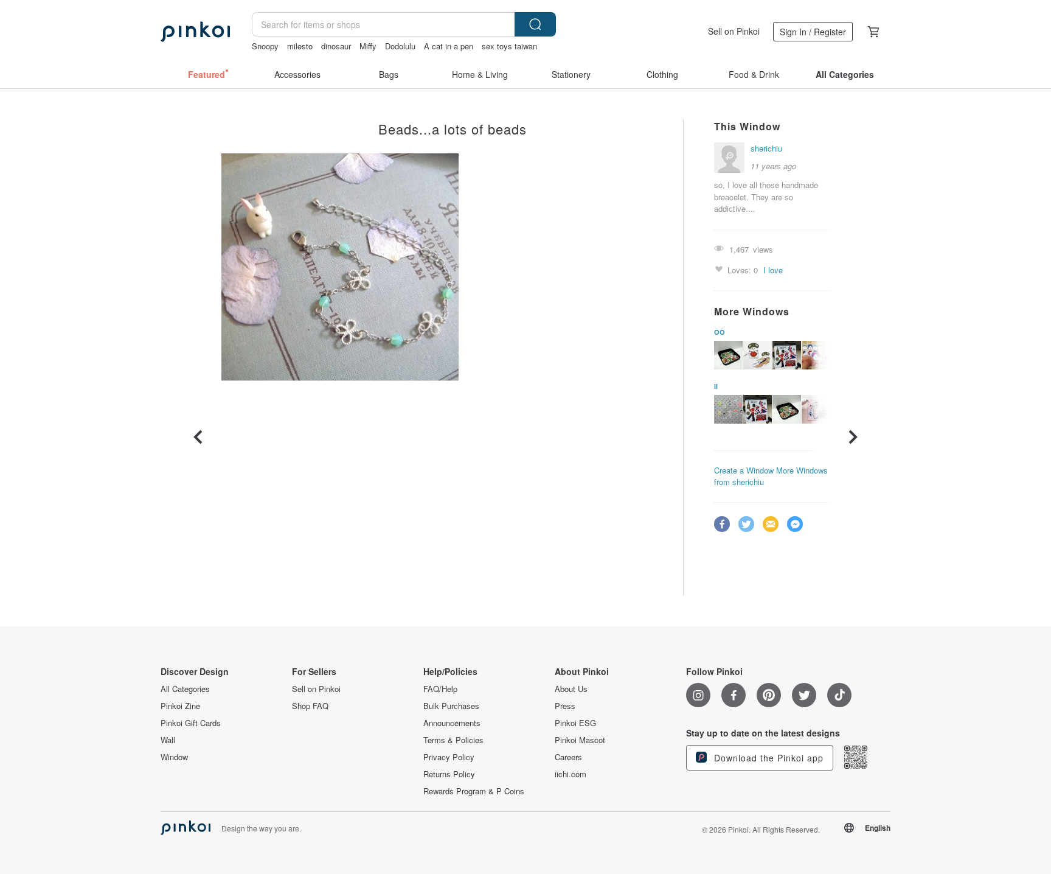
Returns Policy (449, 774)
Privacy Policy (448, 757)
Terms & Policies (453, 740)
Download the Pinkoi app (767, 758)
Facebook (722, 524)
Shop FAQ (310, 706)
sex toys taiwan (509, 46)
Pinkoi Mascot (580, 740)
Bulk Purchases (451, 706)
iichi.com (570, 774)
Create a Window (744, 470)
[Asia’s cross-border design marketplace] (195, 31)
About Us (571, 689)
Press (565, 706)
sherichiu (766, 148)
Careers (568, 757)
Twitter (746, 524)
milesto (300, 46)
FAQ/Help (440, 689)
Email (771, 524)
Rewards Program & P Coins (473, 791)
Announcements (451, 723)
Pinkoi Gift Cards (191, 723)
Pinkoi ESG (575, 723)
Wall (168, 740)
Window (174, 757)
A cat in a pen (448, 46)
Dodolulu (400, 46)
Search (535, 24)
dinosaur (336, 46)
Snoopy (265, 46)
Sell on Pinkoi (734, 31)
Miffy (367, 46)
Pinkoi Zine (180, 706)
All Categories (185, 689)
